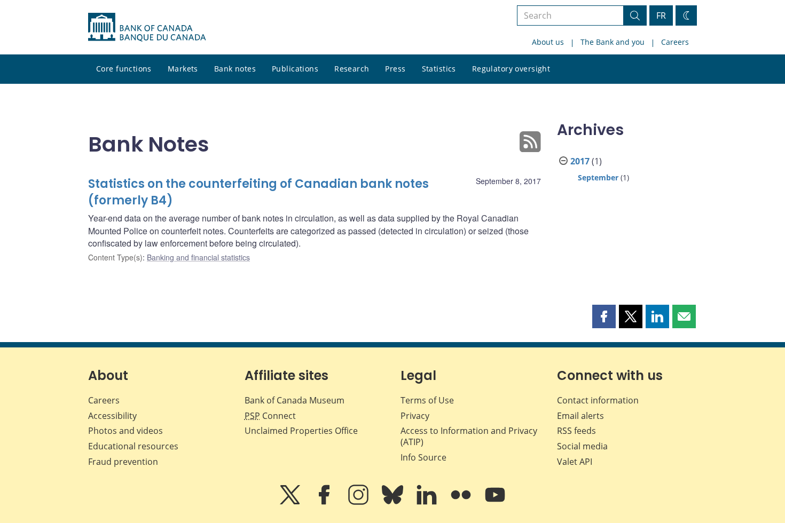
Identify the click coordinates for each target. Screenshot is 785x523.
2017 (580, 161)
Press (395, 69)
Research (351, 69)
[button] (604, 316)
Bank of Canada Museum (294, 400)
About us (548, 42)
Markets (183, 69)
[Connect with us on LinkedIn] (428, 502)
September (598, 177)
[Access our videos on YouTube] (495, 502)
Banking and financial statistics (198, 257)
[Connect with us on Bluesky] (393, 502)
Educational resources (133, 446)
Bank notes (235, 69)
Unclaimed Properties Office (301, 431)
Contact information (598, 400)
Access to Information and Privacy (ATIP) (469, 436)
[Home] (147, 27)
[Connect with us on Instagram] (359, 502)
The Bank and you (612, 42)
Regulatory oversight (511, 69)
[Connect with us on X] (291, 502)
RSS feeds (576, 431)
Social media (582, 446)
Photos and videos (125, 431)
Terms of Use (427, 400)
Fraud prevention (123, 461)
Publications (295, 69)
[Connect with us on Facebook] (325, 502)
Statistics (439, 69)
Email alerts (580, 416)
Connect (270, 416)
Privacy (415, 416)
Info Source (423, 457)
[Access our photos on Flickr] (462, 502)
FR (661, 15)
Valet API (574, 461)
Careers (675, 42)
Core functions (124, 69)
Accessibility (112, 416)
